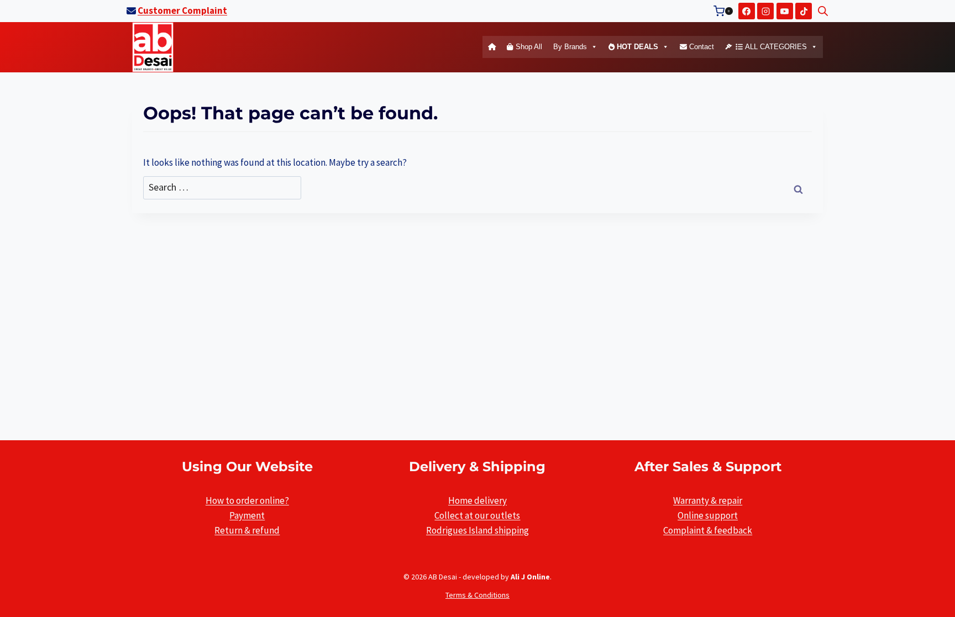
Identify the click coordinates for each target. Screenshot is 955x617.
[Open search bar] (822, 11)
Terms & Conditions (477, 595)
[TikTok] (803, 11)
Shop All (527, 47)
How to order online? (247, 500)
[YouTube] (784, 11)
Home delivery (477, 500)
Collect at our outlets (477, 515)
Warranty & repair (707, 500)
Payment (247, 515)
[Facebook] (746, 11)
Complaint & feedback (707, 530)
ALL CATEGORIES (775, 47)
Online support (708, 515)
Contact (700, 47)
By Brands (570, 47)
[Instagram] (765, 11)
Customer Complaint (182, 10)
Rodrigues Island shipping (477, 530)
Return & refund (247, 530)
